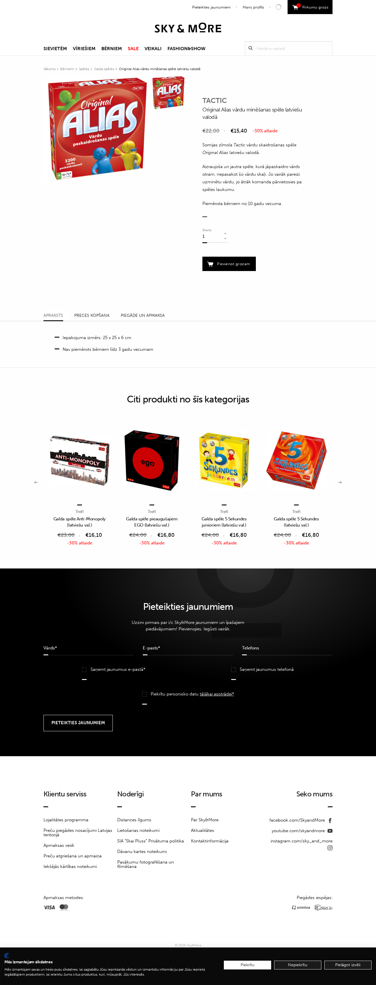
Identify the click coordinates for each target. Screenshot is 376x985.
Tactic (214, 100)
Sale (133, 48)
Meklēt (250, 48)
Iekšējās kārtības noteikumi (70, 866)
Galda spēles (104, 69)
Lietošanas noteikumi (138, 830)
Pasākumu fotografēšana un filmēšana (145, 864)
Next (340, 481)
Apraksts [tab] (53, 315)
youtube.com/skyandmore (299, 830)
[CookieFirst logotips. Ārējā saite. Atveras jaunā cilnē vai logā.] (6, 955)
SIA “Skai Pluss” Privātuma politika (150, 841)
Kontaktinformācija (210, 841)
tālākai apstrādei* (217, 694)
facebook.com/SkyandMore (297, 820)
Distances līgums (134, 819)
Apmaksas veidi (58, 845)
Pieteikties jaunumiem (211, 7)
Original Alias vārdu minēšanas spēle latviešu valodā (159, 69)
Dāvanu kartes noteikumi (142, 851)
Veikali (153, 48)
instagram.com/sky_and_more (302, 841)
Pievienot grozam (233, 264)
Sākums (49, 69)
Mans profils (253, 7)
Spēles (84, 69)
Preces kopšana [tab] (92, 315)
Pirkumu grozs (313, 6)
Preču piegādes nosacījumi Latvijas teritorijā (77, 832)
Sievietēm (55, 48)
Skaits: (207, 230)
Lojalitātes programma (65, 819)
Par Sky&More (205, 819)
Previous (36, 481)
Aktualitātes (202, 830)
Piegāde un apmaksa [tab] (143, 315)
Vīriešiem (84, 48)
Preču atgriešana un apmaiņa (72, 856)
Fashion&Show (186, 48)
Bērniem (111, 48)
